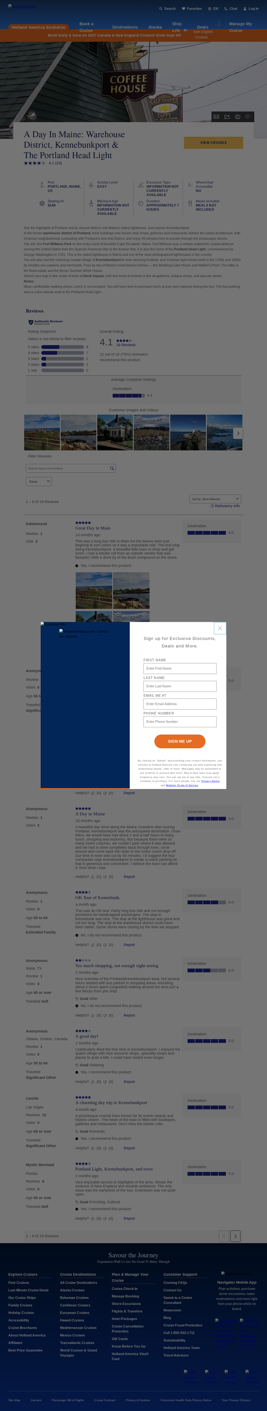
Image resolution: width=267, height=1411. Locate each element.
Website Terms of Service (182, 785)
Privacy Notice (211, 781)
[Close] (220, 628)
